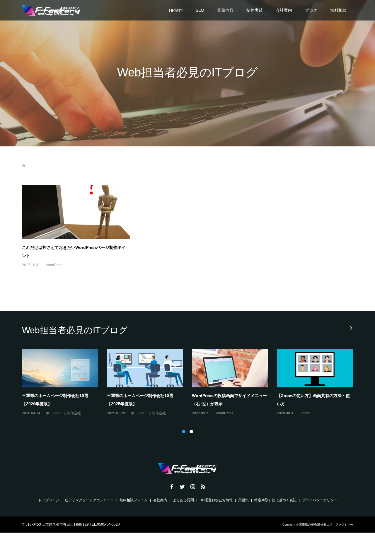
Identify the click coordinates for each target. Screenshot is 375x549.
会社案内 (284, 10)
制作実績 (254, 10)
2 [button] (191, 431)
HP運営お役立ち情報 (216, 500)
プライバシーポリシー (319, 500)
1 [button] (183, 431)
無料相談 (338, 10)
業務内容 (225, 10)
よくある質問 (183, 500)
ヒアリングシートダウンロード (89, 500)
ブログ (311, 10)
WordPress (54, 265)
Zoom (135, 413)
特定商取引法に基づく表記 (275, 500)
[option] (192, 383)
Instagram (54, 413)
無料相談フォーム (134, 500)
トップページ (48, 500)
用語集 (243, 500)
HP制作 (176, 10)
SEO (200, 10)
